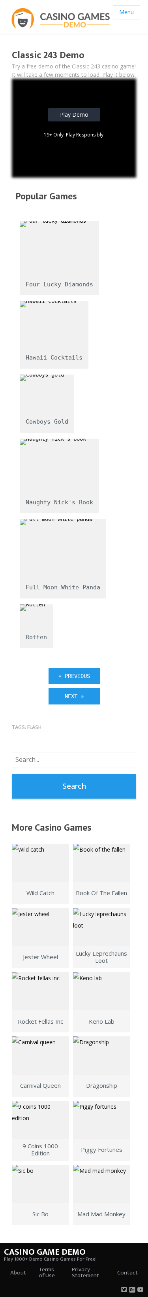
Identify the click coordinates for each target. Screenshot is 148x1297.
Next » (74, 696)
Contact (127, 1273)
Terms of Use (47, 1272)
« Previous (74, 676)
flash (34, 727)
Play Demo (74, 114)
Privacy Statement (85, 1272)
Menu (126, 12)
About (18, 1273)
